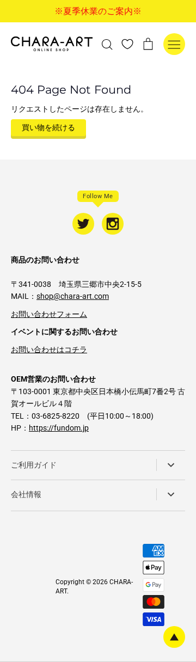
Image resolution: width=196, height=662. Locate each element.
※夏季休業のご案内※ (98, 11)
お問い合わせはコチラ (49, 349)
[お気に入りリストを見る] (127, 43)
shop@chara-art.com (72, 296)
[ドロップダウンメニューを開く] (170, 465)
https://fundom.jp (59, 428)
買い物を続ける (48, 127)
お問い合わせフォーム (49, 314)
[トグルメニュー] (174, 44)
